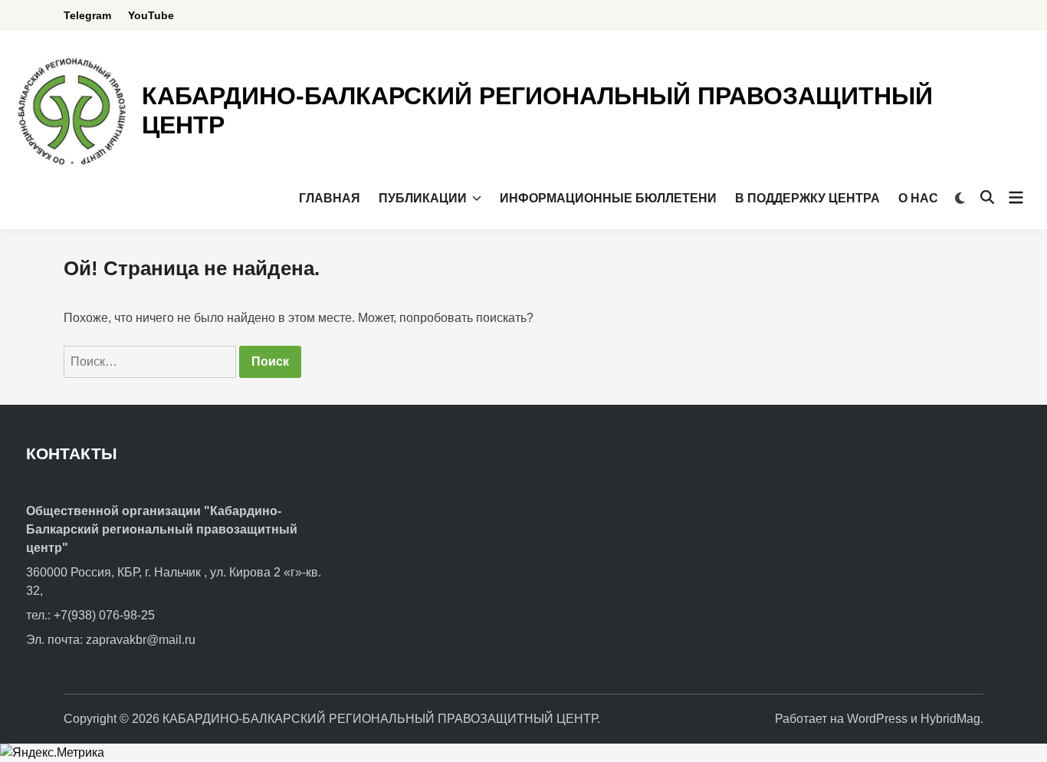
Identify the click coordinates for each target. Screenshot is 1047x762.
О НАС (918, 198)
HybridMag (950, 718)
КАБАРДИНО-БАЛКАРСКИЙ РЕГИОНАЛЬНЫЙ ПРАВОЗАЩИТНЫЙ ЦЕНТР (379, 718)
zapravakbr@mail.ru (140, 639)
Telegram (87, 15)
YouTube (151, 15)
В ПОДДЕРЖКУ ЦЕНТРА (807, 198)
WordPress (877, 718)
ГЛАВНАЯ (329, 198)
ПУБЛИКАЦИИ (423, 198)
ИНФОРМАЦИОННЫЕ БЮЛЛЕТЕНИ (608, 198)
